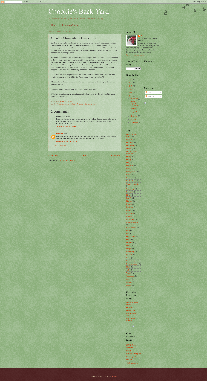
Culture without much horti (131, 152)
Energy (128, 159)
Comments (151, 96)
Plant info (129, 243)
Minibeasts (130, 213)
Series (128, 258)
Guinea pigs (130, 189)
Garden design (131, 181)
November (134, 116)
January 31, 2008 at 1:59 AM (66, 126)
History (128, 195)
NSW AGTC (130, 360)
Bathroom (129, 139)
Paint (128, 230)
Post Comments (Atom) (66, 160)
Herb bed (129, 192)
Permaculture (130, 236)
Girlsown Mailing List (133, 354)
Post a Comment (60, 146)
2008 (131, 92)
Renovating (130, 252)
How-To (128, 198)
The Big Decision (132, 363)
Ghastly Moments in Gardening (135, 103)
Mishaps (73, 104)
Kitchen (129, 201)
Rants (128, 246)
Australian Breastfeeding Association (131, 346)
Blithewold (129, 307)
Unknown (59, 133)
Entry (128, 163)
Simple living (130, 261)
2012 (131, 79)
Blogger (114, 376)
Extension (129, 166)
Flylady (128, 351)
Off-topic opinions (132, 222)
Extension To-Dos (70, 25)
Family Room (130, 172)
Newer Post (54, 155)
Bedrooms (129, 142)
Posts (149, 92)
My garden (80, 104)
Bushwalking (130, 145)
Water (128, 279)
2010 (131, 86)
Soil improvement (91, 104)
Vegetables (130, 276)
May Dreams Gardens (130, 319)
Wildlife (128, 285)
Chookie (144, 36)
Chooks (129, 149)
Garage (128, 175)
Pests (128, 239)
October (134, 119)
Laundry (129, 204)
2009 (131, 89)
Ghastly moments (62, 104)
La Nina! (133, 108)
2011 (131, 83)
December (134, 99)
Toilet (128, 270)
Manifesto (129, 207)
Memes (128, 210)
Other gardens (131, 227)
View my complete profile (135, 55)
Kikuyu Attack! (135, 112)
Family (128, 169)
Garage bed (130, 178)
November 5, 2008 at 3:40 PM (66, 141)
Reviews (129, 255)
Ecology (129, 156)
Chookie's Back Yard (78, 11)
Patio (128, 233)
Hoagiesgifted (131, 357)
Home (54, 25)
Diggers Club (130, 310)
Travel (128, 273)
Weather (129, 282)
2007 (131, 96)
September (135, 123)
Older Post (116, 155)
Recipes (129, 249)
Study (128, 267)
